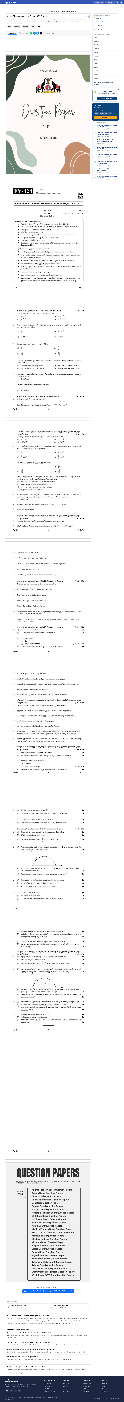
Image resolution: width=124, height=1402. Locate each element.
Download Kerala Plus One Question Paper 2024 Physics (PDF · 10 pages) (49, 1291)
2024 (39, 26)
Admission (66, 1389)
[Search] (117, 2)
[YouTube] (19, 1390)
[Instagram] (11, 1390)
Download (13, 33)
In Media (104, 1391)
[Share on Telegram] (34, 33)
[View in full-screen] (88, 32)
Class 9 (96, 78)
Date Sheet (86, 1391)
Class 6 (96, 67)
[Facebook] (7, 1390)
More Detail (21, 23)
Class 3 (96, 56)
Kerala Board (26, 26)
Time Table (98, 29)
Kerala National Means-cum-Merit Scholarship (103, 83)
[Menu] (3, 2)
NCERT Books (48, 1386)
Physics (9, 26)
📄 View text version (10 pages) (15, 1373)
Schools (65, 1386)
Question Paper (17, 26)
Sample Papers (87, 1386)
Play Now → (105, 117)
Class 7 (96, 71)
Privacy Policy (115, 1398)
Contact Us (105, 1389)
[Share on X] (41, 33)
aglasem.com (10, 2)
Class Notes (47, 1383)
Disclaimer (97, 1398)
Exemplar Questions (49, 1391)
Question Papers (87, 1383)
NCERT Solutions (48, 1389)
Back (87, 16)
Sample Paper (99, 25)
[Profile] (121, 2)
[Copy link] (44, 33)
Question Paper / (71, 11)
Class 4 (96, 59)
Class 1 (96, 37)
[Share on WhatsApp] (31, 33)
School (57, 11)
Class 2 (96, 52)
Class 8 (96, 74)
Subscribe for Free (107, 98)
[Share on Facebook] (37, 33)
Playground (66, 1391)
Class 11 (63, 11)
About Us (104, 1383)
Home (51, 11)
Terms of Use (105, 1398)
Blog (103, 1386)
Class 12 (96, 48)
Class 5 (96, 63)
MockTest (66, 1383)
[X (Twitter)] (15, 1390)
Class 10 (96, 41)
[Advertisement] (48, 45)
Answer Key (98, 18)
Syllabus (85, 1389)
